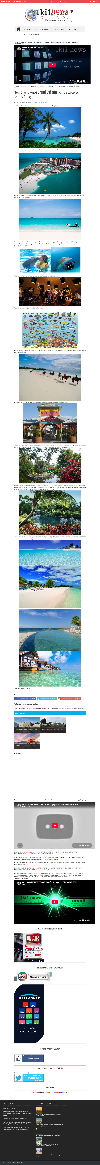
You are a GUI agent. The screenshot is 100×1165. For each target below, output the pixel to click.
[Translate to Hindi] (45, 1092)
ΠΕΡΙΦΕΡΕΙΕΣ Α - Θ (30, 29)
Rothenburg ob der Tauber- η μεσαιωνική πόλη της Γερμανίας (49, 1125)
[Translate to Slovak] (62, 1092)
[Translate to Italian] (49, 1092)
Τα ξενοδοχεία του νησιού (22, 688)
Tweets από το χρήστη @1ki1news (24, 1073)
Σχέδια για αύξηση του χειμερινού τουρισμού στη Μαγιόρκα (47, 1145)
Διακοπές (30, 102)
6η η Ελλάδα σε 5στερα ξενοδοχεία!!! (48, 1135)
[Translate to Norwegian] (55, 1092)
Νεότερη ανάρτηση (19, 800)
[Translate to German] (33, 1092)
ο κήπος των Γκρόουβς (42, 485)
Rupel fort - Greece (9, 1108)
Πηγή (15, 694)
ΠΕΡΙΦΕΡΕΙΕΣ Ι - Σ (46, 29)
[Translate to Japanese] (51, 1092)
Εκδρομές (35, 102)
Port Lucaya (45, 447)
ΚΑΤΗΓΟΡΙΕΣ (59, 29)
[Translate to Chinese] (39, 1092)
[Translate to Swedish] (64, 1092)
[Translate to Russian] (61, 1092)
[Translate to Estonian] (41, 1092)
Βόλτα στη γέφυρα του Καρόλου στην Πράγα (48, 1155)
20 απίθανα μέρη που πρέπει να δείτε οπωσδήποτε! (48, 1115)
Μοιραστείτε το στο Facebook (26, 698)
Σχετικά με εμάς (33, 2)
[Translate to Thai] (66, 1092)
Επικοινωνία (44, 2)
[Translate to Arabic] (37, 1092)
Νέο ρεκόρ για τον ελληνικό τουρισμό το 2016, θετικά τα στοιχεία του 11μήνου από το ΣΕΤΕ (17, 1113)
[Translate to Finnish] (43, 1092)
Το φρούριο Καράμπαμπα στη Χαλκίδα (15, 1118)
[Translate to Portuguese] (57, 1092)
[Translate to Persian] (53, 1092)
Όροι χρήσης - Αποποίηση (59, 2)
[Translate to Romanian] (59, 1092)
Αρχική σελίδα (49, 800)
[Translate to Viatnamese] (68, 1092)
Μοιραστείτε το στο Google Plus (71, 698)
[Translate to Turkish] (35, 1092)
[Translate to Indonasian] (47, 1092)
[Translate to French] (31, 1092)
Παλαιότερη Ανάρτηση (79, 800)
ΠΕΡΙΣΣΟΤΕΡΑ (72, 29)
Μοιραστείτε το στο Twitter (48, 698)
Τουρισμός (44, 102)
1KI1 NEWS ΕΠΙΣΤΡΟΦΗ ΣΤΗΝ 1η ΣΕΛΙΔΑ (14, 2)
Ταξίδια (40, 102)
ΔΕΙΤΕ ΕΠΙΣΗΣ (21, 34)
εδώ (66, 402)
